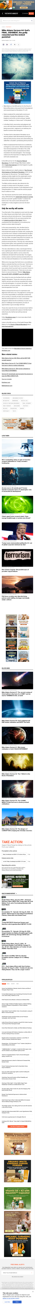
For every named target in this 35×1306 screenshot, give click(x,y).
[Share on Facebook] (11, 44)
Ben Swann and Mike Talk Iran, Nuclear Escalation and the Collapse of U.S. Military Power (15, 957)
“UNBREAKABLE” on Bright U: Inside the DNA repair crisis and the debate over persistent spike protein (16, 1049)
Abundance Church (14, 48)
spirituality (23, 51)
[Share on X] (15, 44)
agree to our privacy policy (11, 1298)
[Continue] (32, 1273)
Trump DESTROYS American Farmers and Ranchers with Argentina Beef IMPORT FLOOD (16, 923)
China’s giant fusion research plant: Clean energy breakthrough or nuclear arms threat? (16, 517)
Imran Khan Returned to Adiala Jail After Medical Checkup (17, 1028)
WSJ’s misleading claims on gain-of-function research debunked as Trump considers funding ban (16, 461)
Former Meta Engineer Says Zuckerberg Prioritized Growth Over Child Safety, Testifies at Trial (17, 994)
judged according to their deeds (13, 220)
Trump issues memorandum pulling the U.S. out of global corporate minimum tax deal (17, 544)
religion (10, 51)
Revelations (15, 51)
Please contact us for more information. (12, 870)
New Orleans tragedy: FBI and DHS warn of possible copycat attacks (15, 570)
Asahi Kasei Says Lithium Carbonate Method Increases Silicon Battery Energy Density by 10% (16, 1100)
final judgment (19, 50)
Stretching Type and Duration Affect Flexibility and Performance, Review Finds (15, 1078)
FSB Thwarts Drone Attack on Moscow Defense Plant (15, 999)
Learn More (7, 1302)
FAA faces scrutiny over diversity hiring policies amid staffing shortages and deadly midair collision (15, 598)
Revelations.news (11, 317)
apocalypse (20, 48)
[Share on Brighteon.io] (7, 44)
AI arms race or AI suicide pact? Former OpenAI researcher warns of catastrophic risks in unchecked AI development (17, 489)
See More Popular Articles (17, 1126)
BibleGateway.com (7, 385)
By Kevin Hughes (5, 40)
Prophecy (8, 27)
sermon (19, 51)
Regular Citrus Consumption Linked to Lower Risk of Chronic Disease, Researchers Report (15, 1038)
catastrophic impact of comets (24, 196)
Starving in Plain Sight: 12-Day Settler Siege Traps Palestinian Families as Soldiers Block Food (14, 1083)
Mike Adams (17, 405)
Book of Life (24, 400)
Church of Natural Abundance (10, 50)
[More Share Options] (19, 44)
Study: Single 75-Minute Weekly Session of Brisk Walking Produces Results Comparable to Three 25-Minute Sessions (16, 1005)
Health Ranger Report (8, 893)
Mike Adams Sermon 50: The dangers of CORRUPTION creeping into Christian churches (17, 829)
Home (3, 27)
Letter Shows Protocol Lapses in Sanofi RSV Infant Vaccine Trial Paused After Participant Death (17, 1023)
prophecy (7, 51)
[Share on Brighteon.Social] (4, 44)
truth (27, 51)
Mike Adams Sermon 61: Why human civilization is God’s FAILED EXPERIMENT (15, 748)
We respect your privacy (17, 1276)
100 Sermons (7, 48)
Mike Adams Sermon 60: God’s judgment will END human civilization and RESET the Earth (16, 721)
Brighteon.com (6, 382)
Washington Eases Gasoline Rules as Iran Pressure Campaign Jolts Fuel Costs (15, 1017)
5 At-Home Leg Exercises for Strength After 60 (14, 1117)
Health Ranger (26, 50)
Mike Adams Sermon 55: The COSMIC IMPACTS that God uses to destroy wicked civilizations (15, 802)
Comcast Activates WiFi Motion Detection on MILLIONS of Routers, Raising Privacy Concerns (17, 1032)
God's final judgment (11, 165)
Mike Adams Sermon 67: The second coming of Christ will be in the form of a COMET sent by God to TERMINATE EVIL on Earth (17, 694)
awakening (26, 48)
